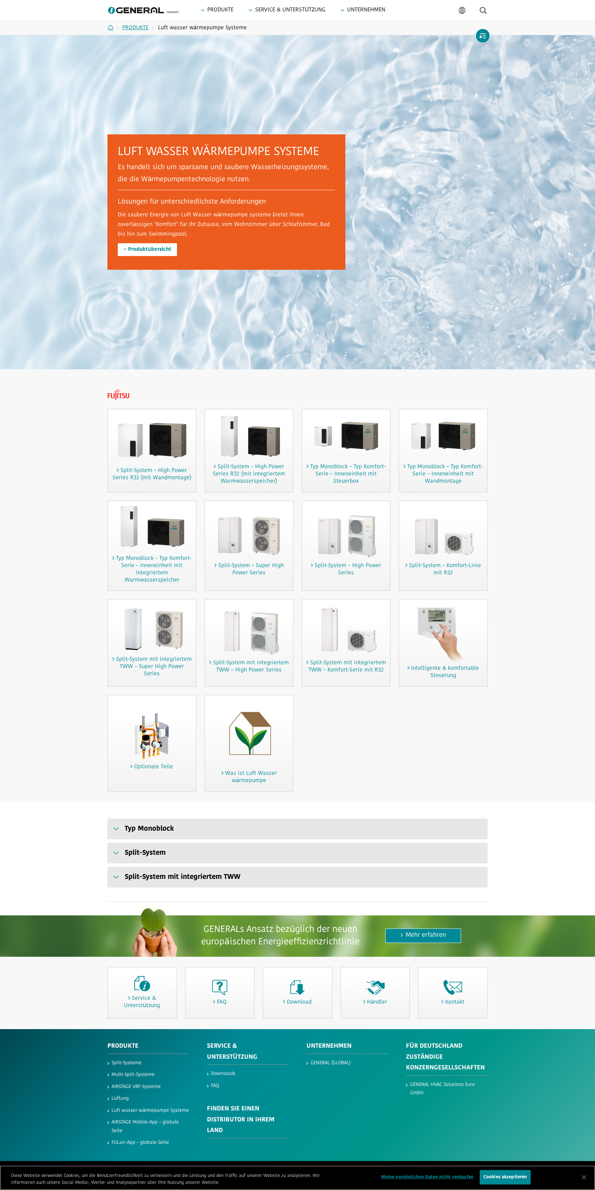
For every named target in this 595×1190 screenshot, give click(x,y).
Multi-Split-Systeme (133, 1074)
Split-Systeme (127, 1063)
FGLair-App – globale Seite (140, 1142)
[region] (297, 1178)
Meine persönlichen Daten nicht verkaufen (427, 1177)
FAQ (215, 1085)
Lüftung (120, 1098)
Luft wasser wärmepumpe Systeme (150, 1110)
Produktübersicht (149, 249)
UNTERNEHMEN (329, 1046)
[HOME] (113, 27)
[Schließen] (584, 1177)
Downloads (223, 1073)
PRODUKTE (122, 1046)
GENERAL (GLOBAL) (331, 1063)
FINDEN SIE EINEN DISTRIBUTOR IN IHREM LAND (240, 1120)
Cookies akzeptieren (505, 1177)
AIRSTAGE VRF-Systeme (136, 1086)
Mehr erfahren (426, 935)
